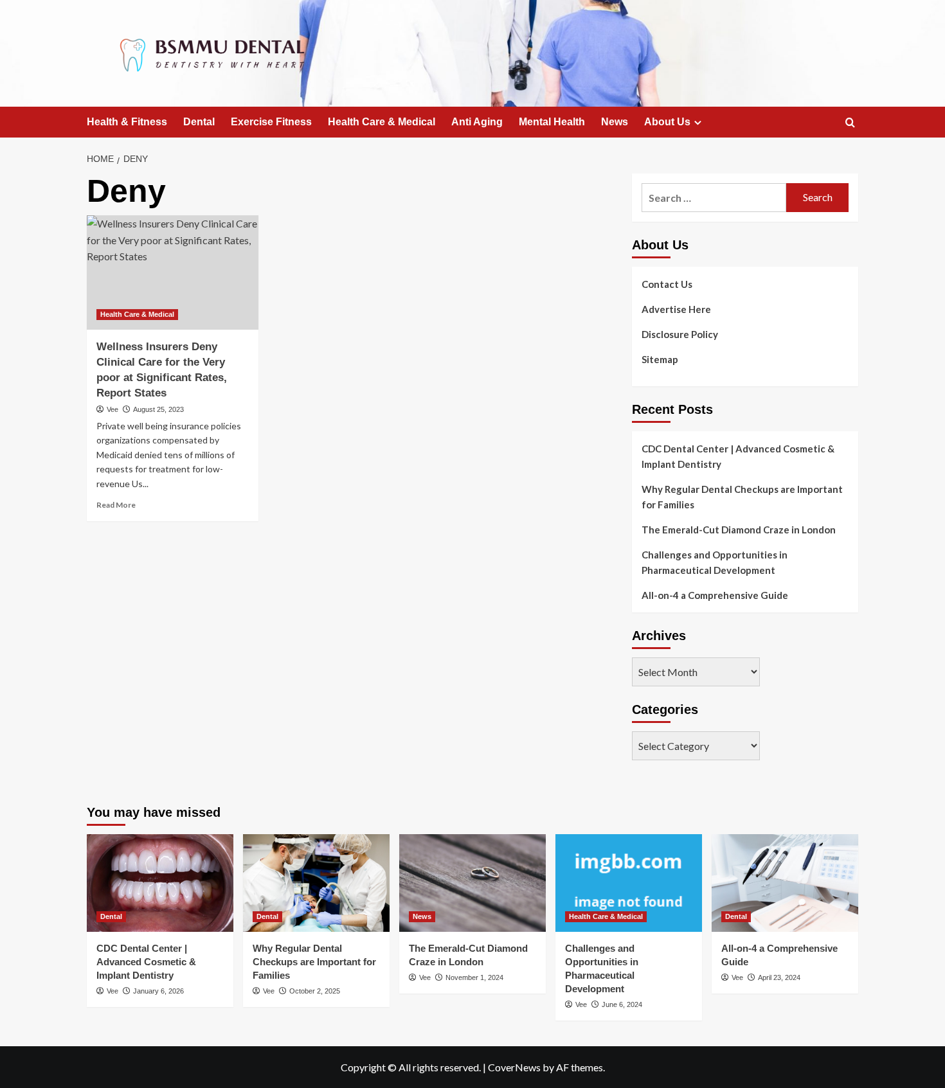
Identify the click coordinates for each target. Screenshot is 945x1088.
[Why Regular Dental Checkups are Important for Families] (316, 883)
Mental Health (552, 121)
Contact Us (667, 284)
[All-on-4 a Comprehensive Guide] (785, 883)
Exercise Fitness (271, 121)
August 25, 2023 (158, 409)
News (614, 121)
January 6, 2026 (158, 991)
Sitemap (660, 359)
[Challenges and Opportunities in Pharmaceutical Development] (628, 883)
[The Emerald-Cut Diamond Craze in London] (472, 883)
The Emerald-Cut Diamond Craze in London (739, 529)
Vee (112, 409)
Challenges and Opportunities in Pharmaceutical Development (715, 562)
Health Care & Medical (381, 121)
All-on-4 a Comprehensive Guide (715, 595)
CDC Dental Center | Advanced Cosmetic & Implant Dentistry (738, 456)
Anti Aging (477, 121)
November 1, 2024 (474, 977)
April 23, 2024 (779, 977)
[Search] (850, 123)
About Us (667, 121)
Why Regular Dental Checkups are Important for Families (742, 496)
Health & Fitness (127, 121)
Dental (199, 121)
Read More (116, 505)
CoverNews (514, 1067)
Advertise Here (676, 309)
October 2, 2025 (314, 991)
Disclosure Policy (680, 334)
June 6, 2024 (622, 1004)
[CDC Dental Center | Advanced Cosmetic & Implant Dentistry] (160, 883)
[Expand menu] (697, 122)
